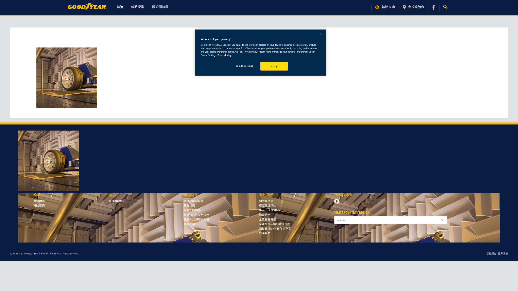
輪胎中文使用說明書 (196, 219)
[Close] (320, 34)
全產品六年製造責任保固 (274, 224)
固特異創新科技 (194, 201)
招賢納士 (264, 214)
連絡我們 (264, 233)
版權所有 (491, 253)
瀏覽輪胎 (39, 201)
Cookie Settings (244, 65)
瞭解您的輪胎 (192, 210)
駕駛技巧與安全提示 (196, 214)
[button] (446, 7)
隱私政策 (503, 253)
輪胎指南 (189, 205)
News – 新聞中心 (269, 210)
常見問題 (189, 224)
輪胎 (120, 7)
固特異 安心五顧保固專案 (275, 228)
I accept (274, 66)
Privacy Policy (224, 55)
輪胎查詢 (388, 7)
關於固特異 (160, 7)
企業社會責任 (267, 219)
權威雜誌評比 (267, 205)
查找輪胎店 (416, 7)
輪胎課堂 (137, 7)
